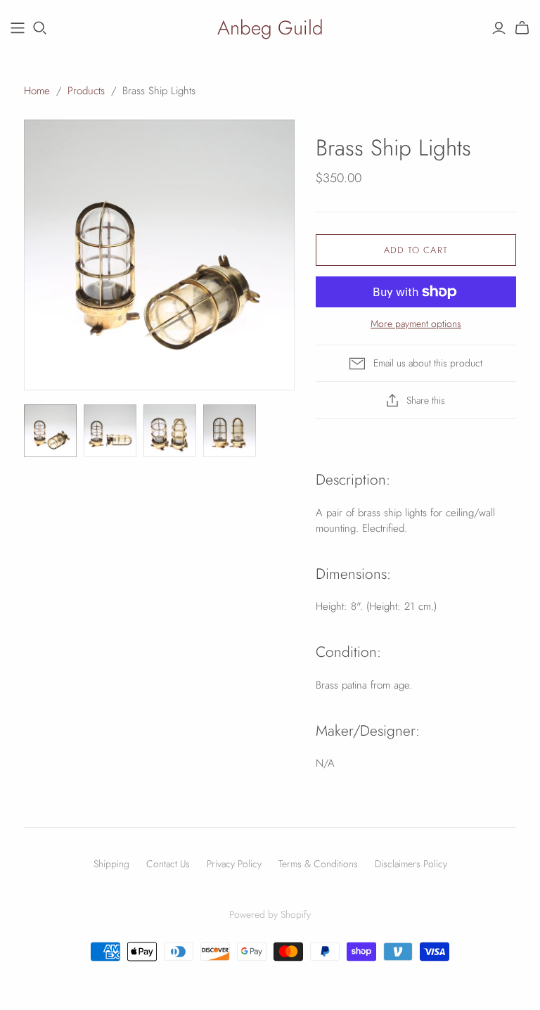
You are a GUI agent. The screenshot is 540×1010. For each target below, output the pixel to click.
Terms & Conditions (318, 864)
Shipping (111, 864)
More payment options (416, 324)
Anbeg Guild (270, 27)
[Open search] (40, 28)
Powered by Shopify (270, 914)
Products (86, 90)
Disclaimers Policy (411, 864)
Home (37, 90)
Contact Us (168, 864)
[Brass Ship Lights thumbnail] (50, 430)
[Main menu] (18, 28)
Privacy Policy (234, 864)
